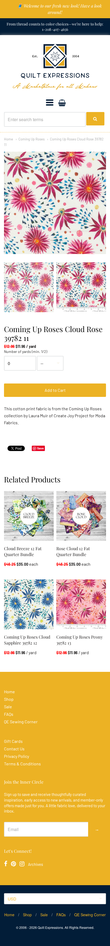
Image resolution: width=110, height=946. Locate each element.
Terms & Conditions (22, 763)
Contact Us (14, 748)
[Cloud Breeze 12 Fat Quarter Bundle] (29, 516)
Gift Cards (13, 741)
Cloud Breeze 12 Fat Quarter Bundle (23, 551)
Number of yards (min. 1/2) (25, 351)
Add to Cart (55, 390)
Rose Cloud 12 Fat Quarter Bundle (73, 551)
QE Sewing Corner (21, 721)
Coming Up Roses (31, 139)
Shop (9, 699)
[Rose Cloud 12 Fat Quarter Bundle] (81, 516)
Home (8, 139)
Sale (8, 706)
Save (40, 448)
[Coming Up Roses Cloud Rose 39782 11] (29, 287)
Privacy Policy (16, 756)
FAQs (8, 714)
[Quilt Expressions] (55, 66)
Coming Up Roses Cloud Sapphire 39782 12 (27, 640)
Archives (35, 864)
